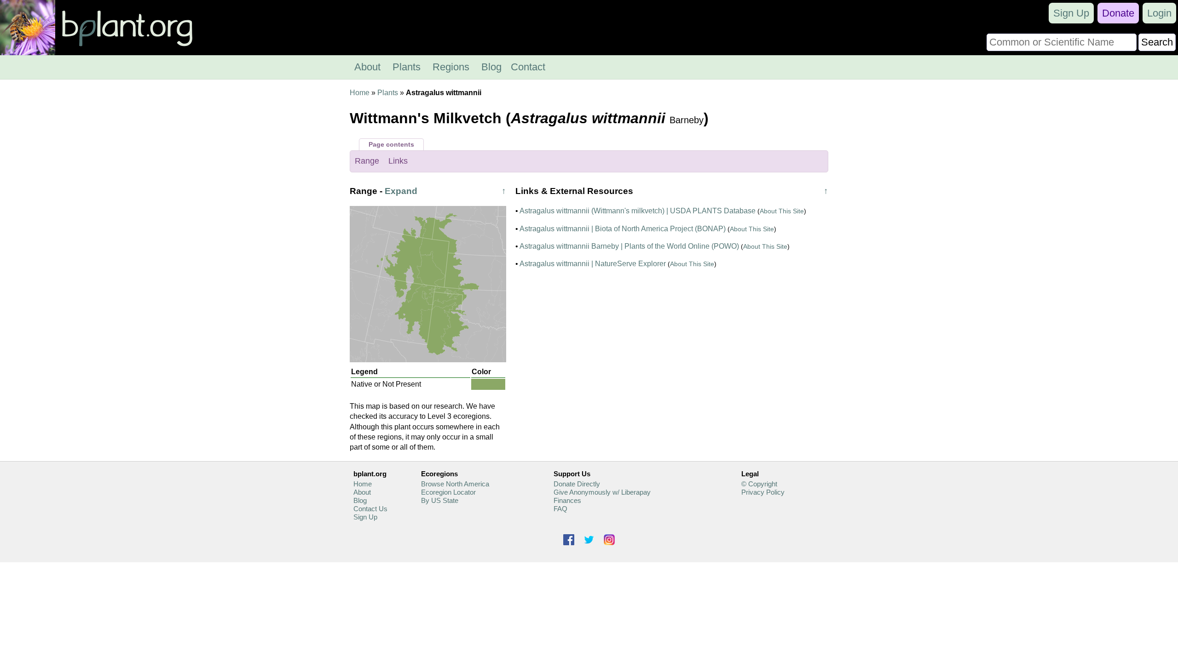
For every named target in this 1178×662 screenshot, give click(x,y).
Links (398, 161)
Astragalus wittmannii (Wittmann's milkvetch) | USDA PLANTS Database (638, 211)
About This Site (782, 211)
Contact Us (370, 509)
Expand (401, 191)
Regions (451, 67)
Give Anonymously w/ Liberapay (602, 492)
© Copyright (759, 484)
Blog (491, 67)
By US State (439, 500)
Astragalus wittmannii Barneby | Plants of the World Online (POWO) (629, 246)
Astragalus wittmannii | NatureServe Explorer (593, 264)
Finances (567, 500)
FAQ (560, 509)
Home (360, 93)
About (367, 67)
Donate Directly (577, 484)
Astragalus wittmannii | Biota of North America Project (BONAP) (623, 229)
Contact (528, 67)
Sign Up (1071, 13)
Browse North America (455, 484)
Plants (407, 67)
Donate (1118, 13)
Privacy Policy (763, 492)
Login (1159, 13)
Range (367, 161)
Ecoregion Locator (448, 492)
